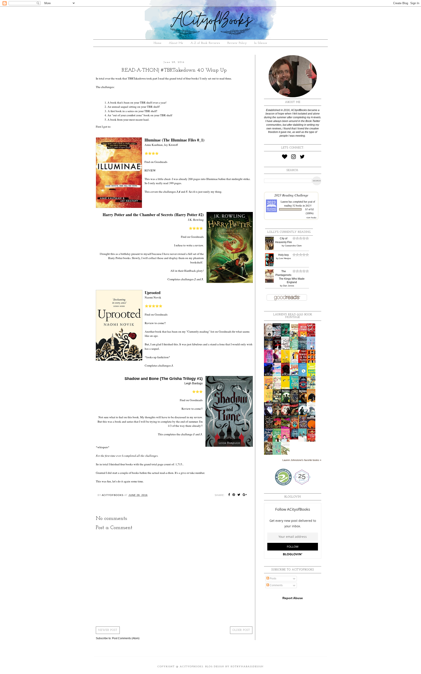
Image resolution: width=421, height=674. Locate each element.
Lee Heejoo (285, 258)
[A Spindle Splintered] (295, 438)
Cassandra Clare (293, 245)
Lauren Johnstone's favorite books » (301, 460)
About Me (176, 43)
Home (158, 43)
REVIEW (150, 170)
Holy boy (283, 254)
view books (311, 217)
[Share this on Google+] (245, 495)
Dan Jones (288, 285)
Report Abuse (292, 598)
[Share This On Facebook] (229, 495)
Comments (276, 585)
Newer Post (107, 630)
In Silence (260, 43)
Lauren (284, 201)
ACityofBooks (191, 666)
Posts (272, 578)
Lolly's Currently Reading (289, 232)
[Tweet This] (239, 495)
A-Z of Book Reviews (205, 43)
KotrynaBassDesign (247, 666)
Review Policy (237, 43)
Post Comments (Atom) (125, 638)
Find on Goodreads (155, 162)
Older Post (241, 630)
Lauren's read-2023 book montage (292, 316)
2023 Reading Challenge (291, 195)
